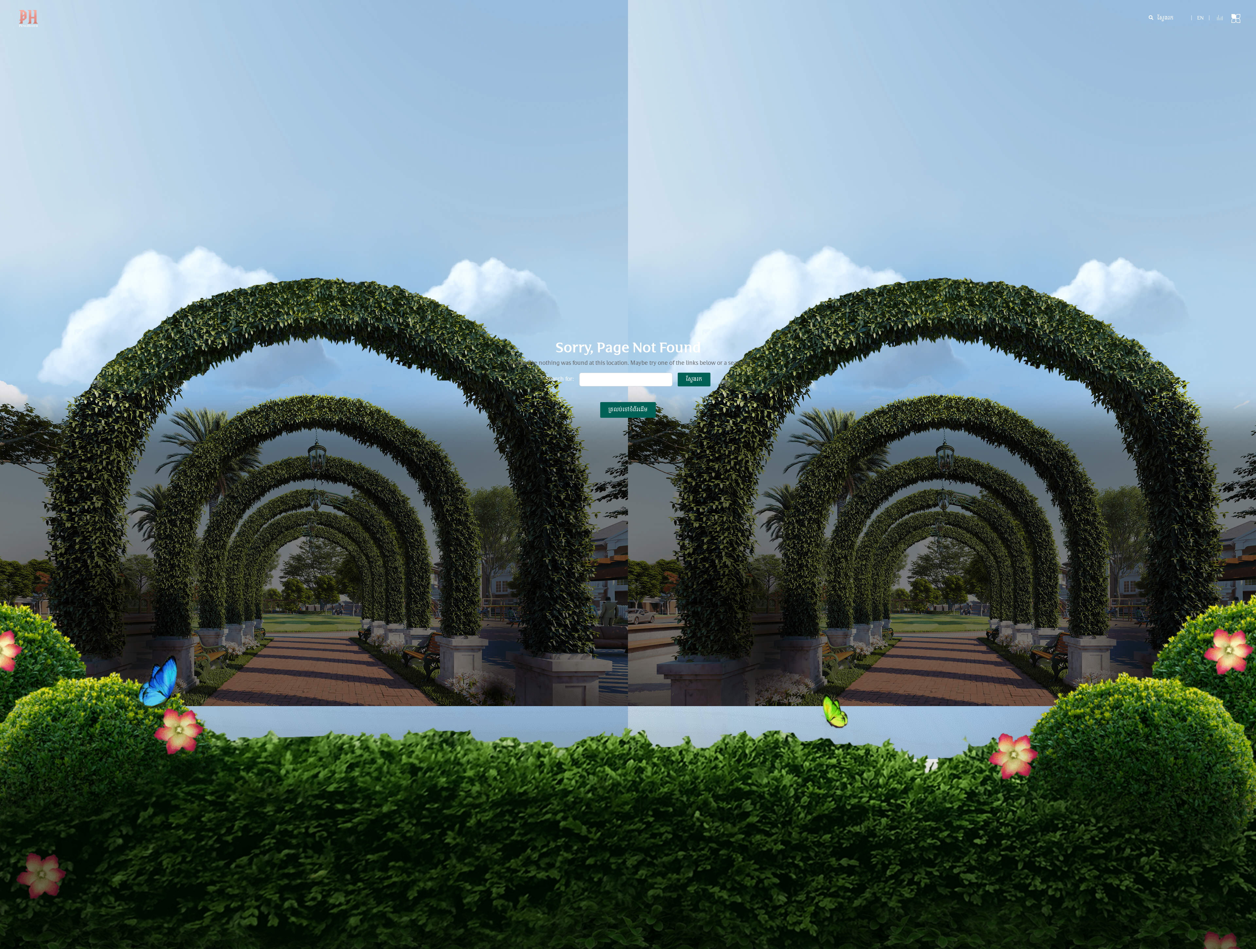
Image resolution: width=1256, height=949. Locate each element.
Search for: (560, 379)
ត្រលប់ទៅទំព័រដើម (628, 410)
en (1200, 18)
